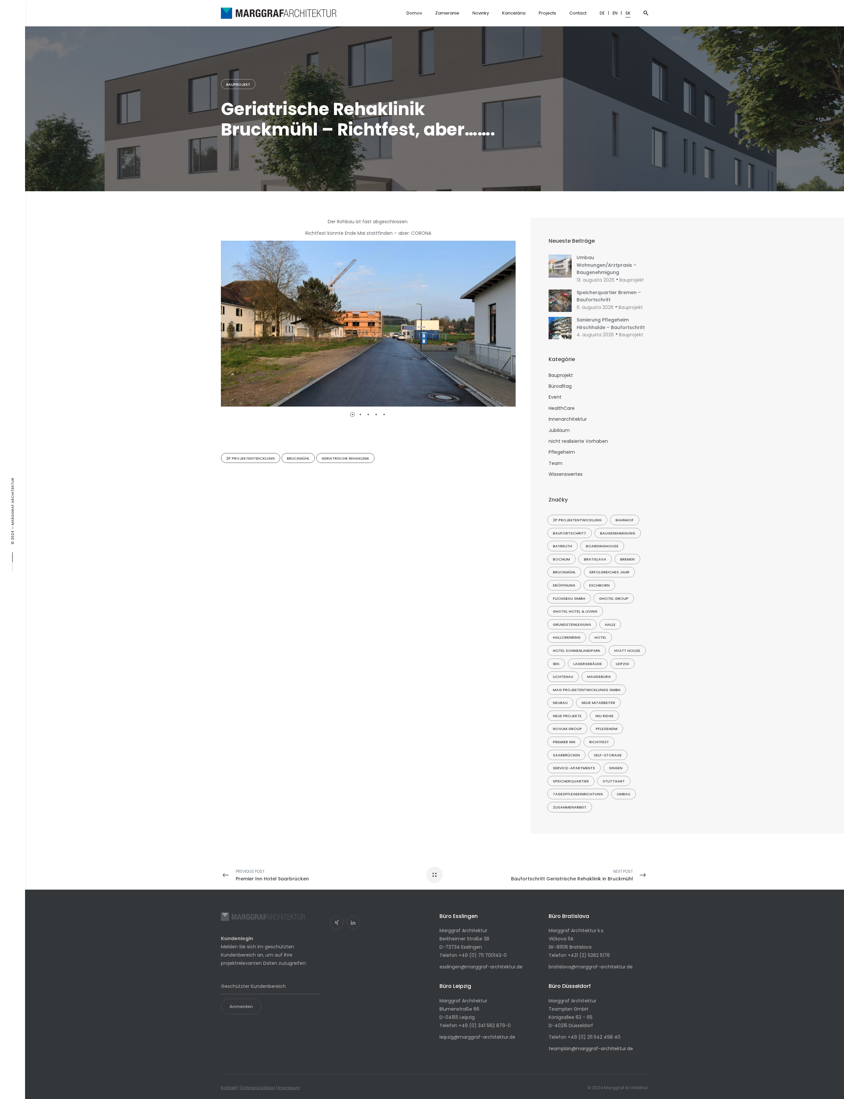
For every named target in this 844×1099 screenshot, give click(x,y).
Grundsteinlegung (572, 624)
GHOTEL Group (613, 598)
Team (555, 463)
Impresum (289, 1087)
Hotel (600, 637)
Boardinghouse (602, 546)
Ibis (556, 663)
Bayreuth (562, 546)
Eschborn (599, 585)
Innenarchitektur (568, 419)
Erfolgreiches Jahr (609, 572)
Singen (615, 768)
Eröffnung (564, 585)
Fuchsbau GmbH (569, 598)
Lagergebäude (587, 663)
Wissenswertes (566, 474)
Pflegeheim (562, 452)
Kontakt (229, 1087)
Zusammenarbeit (570, 807)
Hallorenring (567, 637)
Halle (610, 624)
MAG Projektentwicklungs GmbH (586, 689)
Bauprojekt (238, 84)
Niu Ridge (604, 715)
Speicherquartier (571, 781)
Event (555, 397)
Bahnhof (625, 520)
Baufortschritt (569, 533)
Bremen (627, 559)
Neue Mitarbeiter (598, 702)
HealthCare (562, 408)
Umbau (623, 794)
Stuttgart (614, 781)
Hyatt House (627, 650)
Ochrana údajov (257, 1087)
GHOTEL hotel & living (575, 611)
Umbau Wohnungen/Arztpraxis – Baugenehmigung (606, 265)
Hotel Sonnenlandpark (576, 650)
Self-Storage (608, 755)
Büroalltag (560, 386)
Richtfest (599, 742)
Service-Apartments (574, 768)
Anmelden (241, 1006)
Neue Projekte (567, 715)
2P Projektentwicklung (250, 458)
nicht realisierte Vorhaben (578, 441)
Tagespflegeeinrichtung (578, 794)
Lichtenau (563, 676)
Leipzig (622, 663)
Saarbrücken (566, 755)
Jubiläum (559, 430)
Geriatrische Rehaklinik (345, 458)
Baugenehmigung (617, 533)
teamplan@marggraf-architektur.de (591, 1048)
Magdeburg (599, 676)
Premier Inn (564, 742)
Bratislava (595, 559)
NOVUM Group (567, 728)
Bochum (561, 559)
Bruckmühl (298, 458)
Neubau (560, 702)
